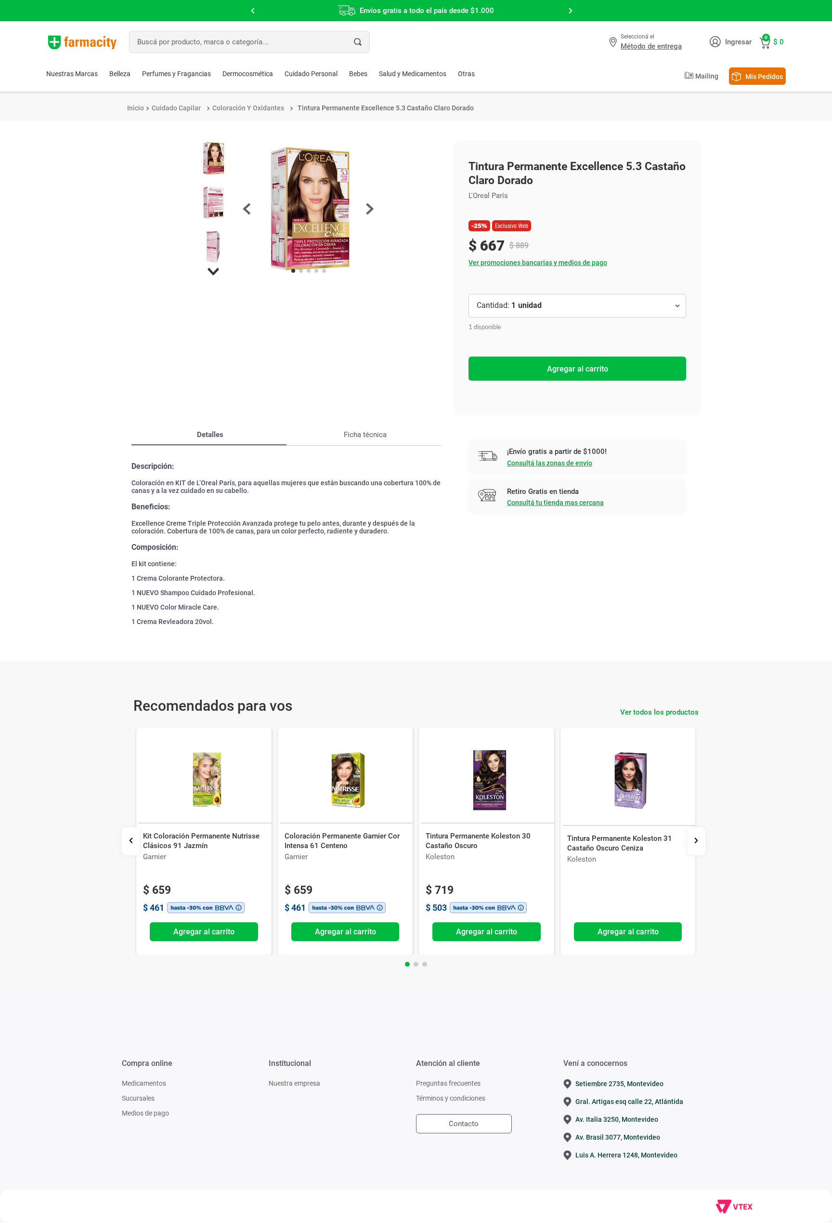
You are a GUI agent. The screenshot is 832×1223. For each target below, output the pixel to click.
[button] (647, 42)
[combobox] (249, 42)
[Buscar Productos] (358, 42)
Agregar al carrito (577, 368)
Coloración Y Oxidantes (248, 108)
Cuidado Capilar (176, 108)
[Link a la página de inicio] (135, 108)
